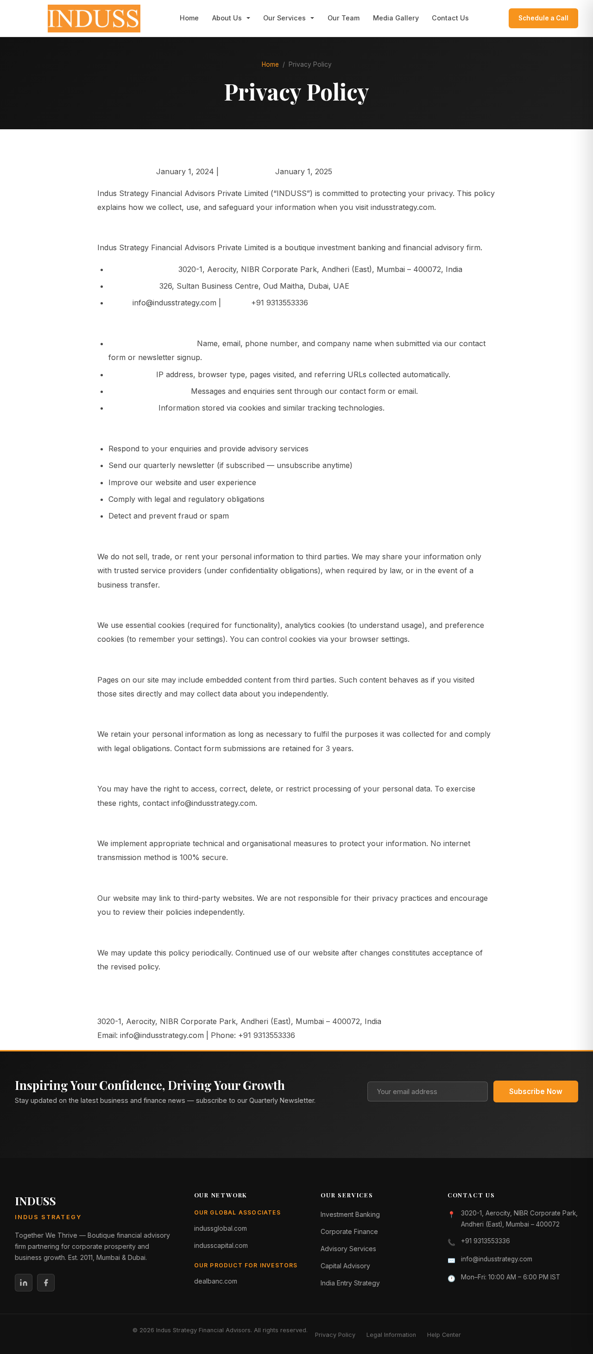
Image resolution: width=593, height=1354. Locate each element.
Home (189, 18)
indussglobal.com (220, 1228)
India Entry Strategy (350, 1283)
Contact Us (450, 18)
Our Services (284, 18)
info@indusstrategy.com (496, 1259)
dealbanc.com (215, 1281)
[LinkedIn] (23, 1282)
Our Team (344, 18)
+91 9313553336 (485, 1241)
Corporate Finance (349, 1231)
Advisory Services (348, 1249)
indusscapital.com (221, 1245)
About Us (227, 18)
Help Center (444, 1334)
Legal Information (391, 1334)
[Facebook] (46, 1282)
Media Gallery (396, 18)
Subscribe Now (535, 1091)
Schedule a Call (543, 18)
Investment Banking (350, 1214)
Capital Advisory (345, 1266)
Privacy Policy (335, 1334)
